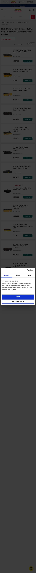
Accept (18, 296)
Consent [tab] (6, 275)
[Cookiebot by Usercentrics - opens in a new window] (26, 270)
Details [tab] (18, 275)
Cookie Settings (17, 301)
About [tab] (29, 275)
